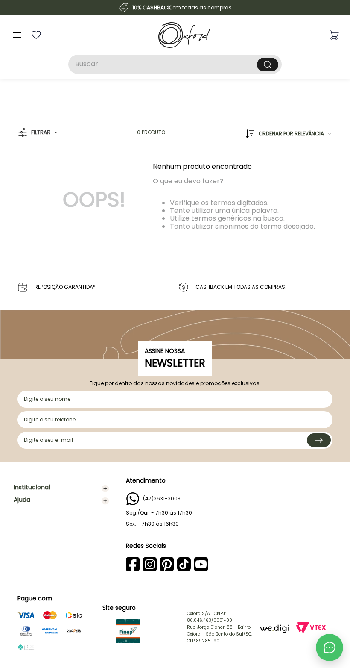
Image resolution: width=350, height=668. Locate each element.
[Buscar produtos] (267, 64)
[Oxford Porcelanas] (184, 35)
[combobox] (175, 64)
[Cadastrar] (319, 440)
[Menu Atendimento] (329, 647)
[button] (38, 132)
